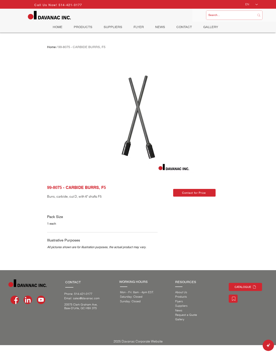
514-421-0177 (70, 5)
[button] (194, 193)
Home (51, 47)
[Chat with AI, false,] (268, 345)
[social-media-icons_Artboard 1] (28, 300)
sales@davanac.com (86, 298)
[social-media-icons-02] (15, 300)
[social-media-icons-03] (41, 300)
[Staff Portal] (233, 299)
